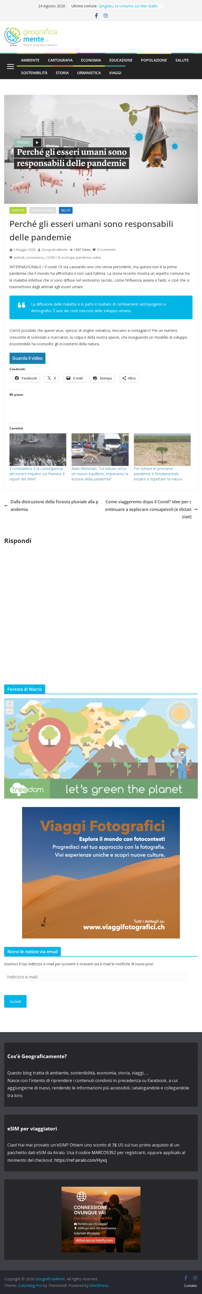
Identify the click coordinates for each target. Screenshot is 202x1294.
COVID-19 (53, 257)
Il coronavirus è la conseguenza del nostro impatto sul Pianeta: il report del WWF (36, 473)
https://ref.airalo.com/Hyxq (80, 1160)
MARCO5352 (104, 1152)
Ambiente (30, 60)
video (97, 257)
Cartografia (60, 60)
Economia (91, 60)
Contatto (190, 1285)
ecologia (68, 257)
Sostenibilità (34, 72)
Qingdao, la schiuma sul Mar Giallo (128, 5)
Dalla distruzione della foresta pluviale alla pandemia (54, 505)
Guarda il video (27, 358)
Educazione (121, 60)
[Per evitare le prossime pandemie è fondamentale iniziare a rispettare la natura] (162, 449)
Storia (62, 72)
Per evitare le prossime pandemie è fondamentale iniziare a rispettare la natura (158, 473)
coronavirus (35, 257)
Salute (182, 60)
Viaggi (115, 72)
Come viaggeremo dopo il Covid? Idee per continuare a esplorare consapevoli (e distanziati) (148, 509)
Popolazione (154, 60)
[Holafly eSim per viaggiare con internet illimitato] (101, 1190)
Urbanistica (89, 72)
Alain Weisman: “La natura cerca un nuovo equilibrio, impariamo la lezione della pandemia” (100, 473)
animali (19, 257)
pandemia (83, 257)
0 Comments (106, 249)
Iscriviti (15, 1001)
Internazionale (42, 210)
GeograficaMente (55, 249)
